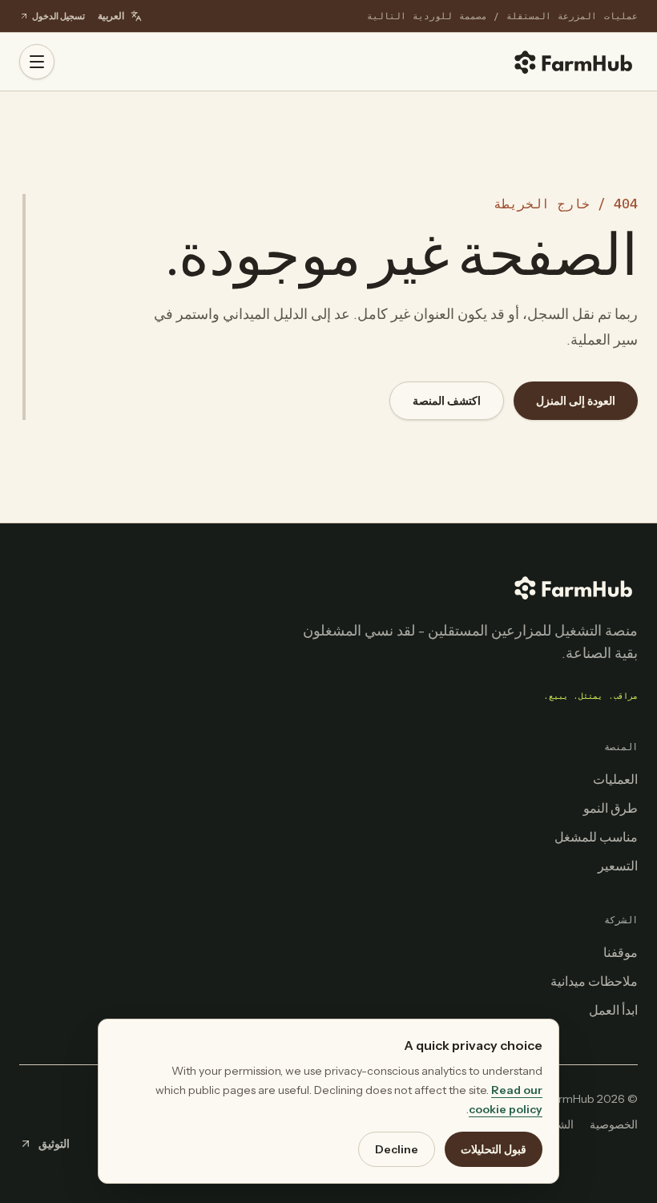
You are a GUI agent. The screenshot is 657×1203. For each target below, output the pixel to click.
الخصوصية (614, 1124)
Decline (396, 1149)
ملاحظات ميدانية (594, 981)
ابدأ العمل (613, 1010)
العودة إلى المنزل (575, 401)
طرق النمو (610, 808)
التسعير (618, 866)
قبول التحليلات (493, 1149)
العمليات (615, 779)
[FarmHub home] (574, 61)
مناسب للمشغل (596, 837)
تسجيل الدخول (58, 16)
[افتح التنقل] (36, 61)
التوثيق (54, 1143)
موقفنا (620, 952)
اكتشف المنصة (447, 401)
